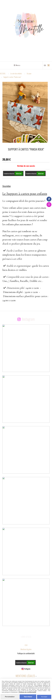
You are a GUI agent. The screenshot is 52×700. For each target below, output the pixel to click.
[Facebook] (49, 199)
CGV (26, 645)
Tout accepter (44, 696)
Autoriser (19, 173)
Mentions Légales (25, 676)
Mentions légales (26, 649)
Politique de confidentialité (27, 692)
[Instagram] (49, 204)
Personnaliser (10, 697)
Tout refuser (28, 697)
